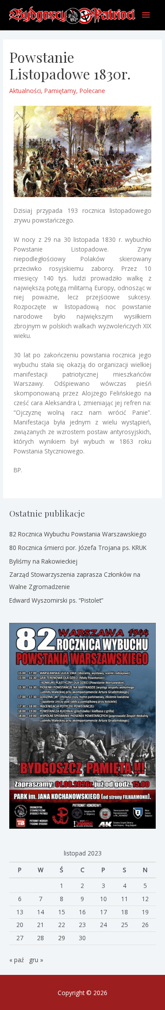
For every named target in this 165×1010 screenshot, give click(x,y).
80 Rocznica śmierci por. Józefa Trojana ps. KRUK (78, 547)
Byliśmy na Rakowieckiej (43, 561)
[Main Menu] (146, 15)
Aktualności (25, 90)
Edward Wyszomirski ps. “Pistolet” (56, 600)
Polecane (92, 90)
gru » (36, 960)
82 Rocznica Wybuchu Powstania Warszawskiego (78, 534)
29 (61, 938)
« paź (16, 960)
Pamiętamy (60, 90)
